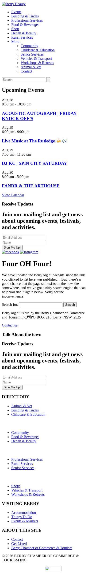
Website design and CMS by (23, 570)
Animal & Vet (31, 67)
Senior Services (32, 54)
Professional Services (27, 20)
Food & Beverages (25, 25)
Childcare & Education (38, 50)
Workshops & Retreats (37, 63)
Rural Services (22, 37)
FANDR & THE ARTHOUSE (31, 185)
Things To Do (21, 517)
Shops (15, 486)
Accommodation (23, 513)
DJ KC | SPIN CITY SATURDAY (34, 163)
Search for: (10, 304)
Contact (26, 71)
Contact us (10, 325)
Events (16, 12)
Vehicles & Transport (36, 58)
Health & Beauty (23, 33)
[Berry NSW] (14, 4)
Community (29, 46)
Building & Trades (25, 16)
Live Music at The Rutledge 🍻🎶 (34, 140)
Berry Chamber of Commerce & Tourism (41, 548)
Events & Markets (24, 521)
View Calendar (13, 195)
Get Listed (19, 544)
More (15, 42)
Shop (15, 29)
